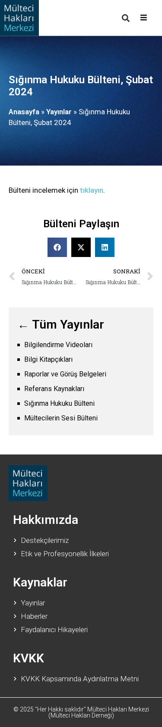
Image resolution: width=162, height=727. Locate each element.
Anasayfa (24, 111)
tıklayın (91, 190)
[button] (125, 18)
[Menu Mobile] (143, 18)
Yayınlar (59, 111)
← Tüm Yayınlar (60, 324)
